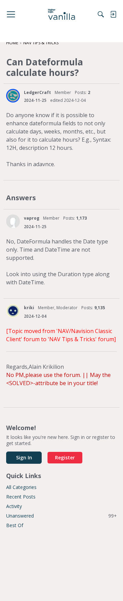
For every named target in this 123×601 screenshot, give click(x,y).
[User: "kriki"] (13, 311)
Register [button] (65, 457)
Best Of (14, 525)
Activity (14, 506)
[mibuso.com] (61, 14)
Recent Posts (21, 496)
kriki (29, 308)
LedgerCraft (37, 92)
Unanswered (61, 515)
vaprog (31, 218)
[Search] (101, 14)
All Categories (21, 487)
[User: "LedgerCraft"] (13, 95)
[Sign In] (113, 14)
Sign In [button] (24, 457)
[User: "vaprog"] (13, 221)
